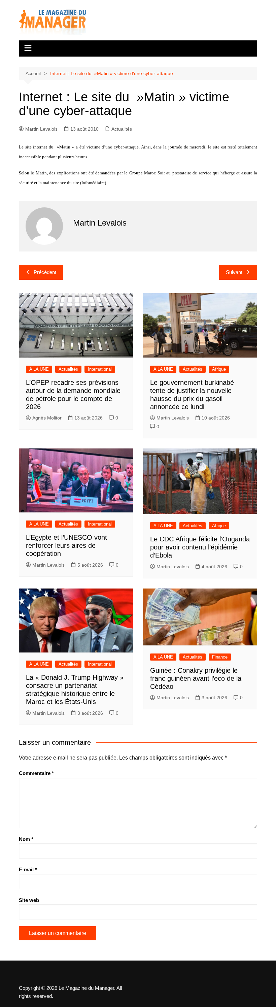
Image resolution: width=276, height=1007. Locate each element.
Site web (29, 900)
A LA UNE (39, 369)
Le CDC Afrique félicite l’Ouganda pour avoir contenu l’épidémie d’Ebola (200, 547)
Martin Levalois (41, 129)
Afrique (219, 369)
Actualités (121, 129)
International (100, 369)
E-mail (28, 869)
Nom (26, 839)
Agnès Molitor (47, 418)
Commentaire (36, 773)
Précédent (45, 272)
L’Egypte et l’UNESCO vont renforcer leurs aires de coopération (66, 545)
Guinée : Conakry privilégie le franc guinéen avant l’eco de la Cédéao (195, 678)
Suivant (234, 272)
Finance (220, 657)
